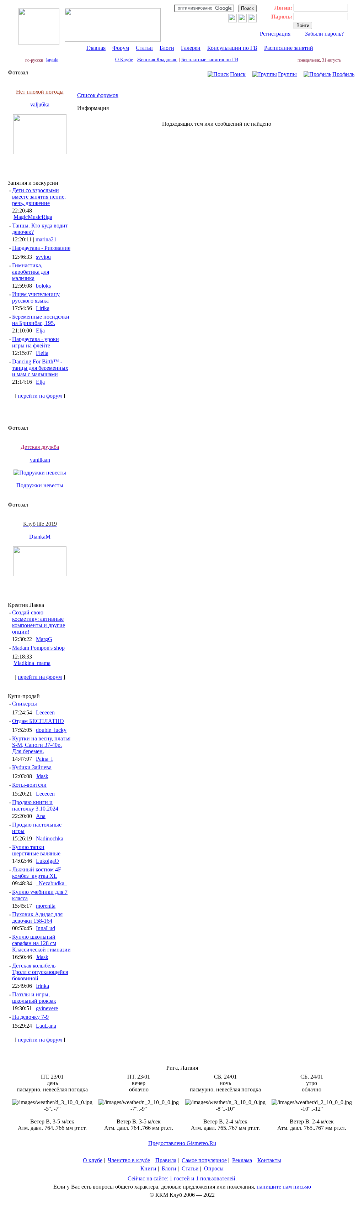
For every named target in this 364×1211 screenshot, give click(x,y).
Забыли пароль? (324, 34)
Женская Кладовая (157, 59)
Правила (165, 1160)
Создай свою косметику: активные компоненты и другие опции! (38, 622)
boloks (43, 286)
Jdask (42, 776)
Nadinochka (49, 838)
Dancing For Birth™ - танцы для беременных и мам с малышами (40, 367)
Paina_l (44, 759)
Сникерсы (24, 704)
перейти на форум (40, 396)
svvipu (43, 257)
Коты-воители (29, 785)
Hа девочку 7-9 (30, 1017)
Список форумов (97, 95)
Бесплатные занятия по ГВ (209, 59)
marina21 (46, 239)
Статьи (144, 48)
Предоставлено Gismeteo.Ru (182, 1143)
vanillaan (40, 460)
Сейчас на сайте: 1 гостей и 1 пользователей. (182, 1178)
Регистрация (275, 34)
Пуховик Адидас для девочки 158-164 (37, 917)
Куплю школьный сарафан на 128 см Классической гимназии (41, 943)
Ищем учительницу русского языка (36, 297)
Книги (148, 1168)
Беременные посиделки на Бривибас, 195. (40, 320)
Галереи (190, 48)
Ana (41, 816)
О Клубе (124, 59)
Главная (96, 48)
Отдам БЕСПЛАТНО (38, 721)
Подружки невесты (39, 485)
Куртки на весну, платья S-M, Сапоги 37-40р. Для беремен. (41, 744)
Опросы (214, 1168)
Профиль (343, 74)
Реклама (242, 1160)
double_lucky (51, 730)
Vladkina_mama (32, 663)
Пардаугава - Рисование (41, 248)
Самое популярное (204, 1160)
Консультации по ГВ (232, 48)
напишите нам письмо (284, 1187)
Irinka (42, 986)
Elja (40, 330)
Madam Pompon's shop (38, 648)
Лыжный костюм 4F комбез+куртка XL (36, 872)
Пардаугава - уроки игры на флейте (35, 342)
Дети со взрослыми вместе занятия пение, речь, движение (39, 196)
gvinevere (47, 1008)
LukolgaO (47, 861)
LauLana (46, 1026)
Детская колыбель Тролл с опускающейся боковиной (40, 972)
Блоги (167, 48)
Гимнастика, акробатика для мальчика (30, 271)
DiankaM (39, 537)
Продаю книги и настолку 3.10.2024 (35, 805)
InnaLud (45, 928)
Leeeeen (45, 712)
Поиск (238, 74)
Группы (287, 74)
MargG (44, 639)
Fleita (42, 353)
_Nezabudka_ (51, 883)
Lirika (42, 308)
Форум (120, 48)
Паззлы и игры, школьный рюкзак (34, 997)
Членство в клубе (129, 1160)
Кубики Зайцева (32, 767)
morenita (45, 906)
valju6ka (39, 104)
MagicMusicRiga (33, 217)
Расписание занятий (288, 48)
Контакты (269, 1160)
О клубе (92, 1160)
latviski (52, 60)
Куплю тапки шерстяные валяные (36, 850)
